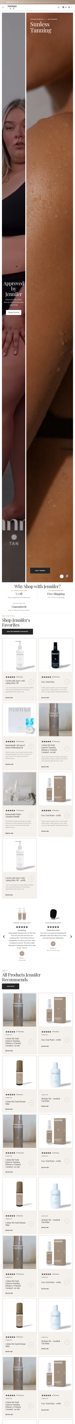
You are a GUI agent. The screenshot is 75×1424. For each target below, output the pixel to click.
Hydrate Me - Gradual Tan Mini (50, 1099)
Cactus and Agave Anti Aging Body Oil (15, 681)
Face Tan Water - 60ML (51, 815)
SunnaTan (8, 1034)
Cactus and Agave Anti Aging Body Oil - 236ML (15, 879)
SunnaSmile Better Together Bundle (13, 815)
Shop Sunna (13, 312)
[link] (19, 655)
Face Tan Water (47, 681)
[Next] (71, 936)
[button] (3, 7)
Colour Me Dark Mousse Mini (15, 1102)
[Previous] (4, 936)
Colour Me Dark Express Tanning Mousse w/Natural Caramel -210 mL (49, 748)
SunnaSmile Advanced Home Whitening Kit (15, 746)
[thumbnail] (61, 576)
